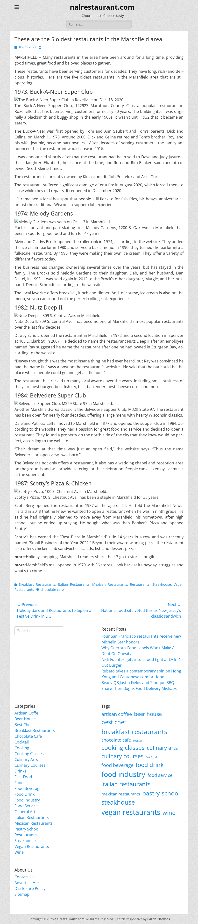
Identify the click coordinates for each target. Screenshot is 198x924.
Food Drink (24, 794)
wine (169, 812)
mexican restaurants (120, 794)
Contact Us (24, 877)
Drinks (20, 771)
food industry (123, 774)
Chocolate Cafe (28, 736)
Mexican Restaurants (109, 584)
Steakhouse (161, 584)
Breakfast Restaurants (37, 584)
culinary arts (162, 747)
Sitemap (21, 894)
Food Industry (27, 800)
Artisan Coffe (26, 713)
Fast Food (23, 777)
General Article (28, 811)
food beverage (117, 765)
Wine (19, 852)
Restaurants (139, 584)
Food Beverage (28, 788)
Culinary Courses (29, 765)
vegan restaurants (130, 812)
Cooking (21, 748)
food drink (150, 765)
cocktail (137, 740)
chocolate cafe (52, 589)
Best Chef (23, 724)
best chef (113, 722)
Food (19, 782)
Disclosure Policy (29, 888)
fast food (151, 757)
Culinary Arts (26, 759)
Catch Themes (158, 919)
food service (160, 775)
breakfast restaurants (134, 731)
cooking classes (123, 747)
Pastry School (26, 829)
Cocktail (21, 742)
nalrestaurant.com (102, 7)
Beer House (25, 719)
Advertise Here (28, 882)
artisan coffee (116, 714)
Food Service (26, 805)
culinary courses (122, 756)
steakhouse (118, 802)
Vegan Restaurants (31, 846)
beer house (148, 713)
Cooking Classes (29, 753)
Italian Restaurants (74, 584)
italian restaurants (125, 784)
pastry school (161, 793)
